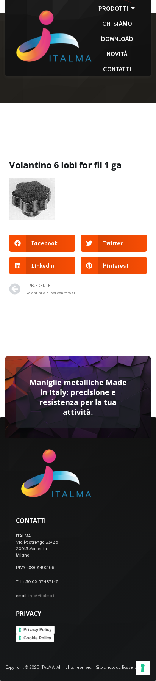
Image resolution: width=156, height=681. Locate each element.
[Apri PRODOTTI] (133, 8)
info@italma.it (42, 595)
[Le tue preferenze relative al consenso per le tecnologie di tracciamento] (143, 668)
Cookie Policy (37, 637)
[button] (42, 243)
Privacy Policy (37, 629)
